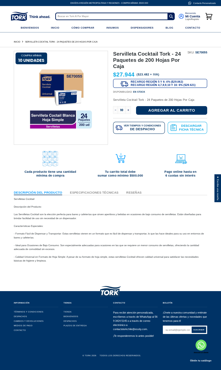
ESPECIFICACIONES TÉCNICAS (94, 192)
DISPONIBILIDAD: (129, 92)
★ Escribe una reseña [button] (218, 188)
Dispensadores (142, 27)
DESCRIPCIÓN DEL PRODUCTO (38, 192)
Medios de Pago (23, 326)
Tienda (67, 312)
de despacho (142, 129)
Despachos (20, 316)
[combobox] (115, 16)
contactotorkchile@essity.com (130, 329)
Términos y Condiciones (28, 312)
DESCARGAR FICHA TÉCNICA (191, 127)
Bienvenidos (30, 27)
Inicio (55, 27)
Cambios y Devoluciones (29, 321)
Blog (169, 27)
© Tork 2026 (89, 355)
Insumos (112, 27)
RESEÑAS (134, 192)
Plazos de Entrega (75, 326)
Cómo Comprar (82, 27)
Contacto (192, 27)
